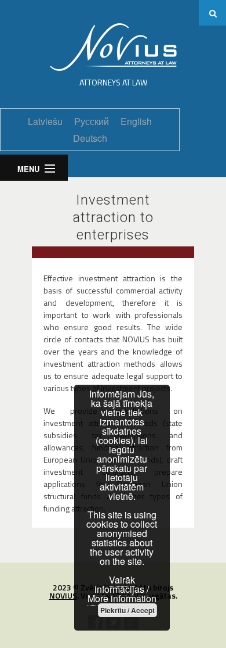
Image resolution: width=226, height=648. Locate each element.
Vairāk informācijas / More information (122, 589)
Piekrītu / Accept (127, 610)
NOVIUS (63, 595)
